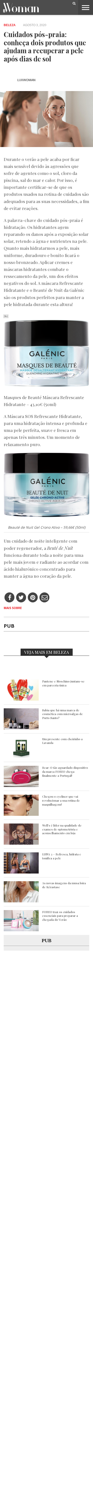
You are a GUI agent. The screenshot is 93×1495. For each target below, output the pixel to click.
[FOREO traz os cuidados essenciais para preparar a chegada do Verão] (21, 930)
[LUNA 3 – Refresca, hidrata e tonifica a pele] (21, 872)
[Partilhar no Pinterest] (33, 598)
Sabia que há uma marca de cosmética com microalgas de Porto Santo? (62, 714)
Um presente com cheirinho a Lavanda (62, 741)
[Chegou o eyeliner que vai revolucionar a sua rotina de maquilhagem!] (21, 814)
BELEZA (10, 25)
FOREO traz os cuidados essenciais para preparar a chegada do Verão (60, 916)
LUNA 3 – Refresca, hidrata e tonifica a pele (61, 856)
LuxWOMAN (26, 80)
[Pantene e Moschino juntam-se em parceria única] (21, 699)
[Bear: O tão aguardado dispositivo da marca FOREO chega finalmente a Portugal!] (21, 785)
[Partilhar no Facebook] (9, 598)
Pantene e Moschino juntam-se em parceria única (63, 683)
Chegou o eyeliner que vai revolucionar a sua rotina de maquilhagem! (61, 800)
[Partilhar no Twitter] (21, 598)
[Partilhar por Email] (44, 598)
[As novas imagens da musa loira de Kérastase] (21, 901)
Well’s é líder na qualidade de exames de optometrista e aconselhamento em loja (62, 829)
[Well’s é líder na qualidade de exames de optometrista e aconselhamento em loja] (21, 843)
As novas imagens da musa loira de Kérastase (64, 885)
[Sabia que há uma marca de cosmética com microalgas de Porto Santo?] (21, 728)
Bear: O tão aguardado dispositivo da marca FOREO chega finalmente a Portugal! (65, 771)
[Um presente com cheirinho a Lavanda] (21, 757)
